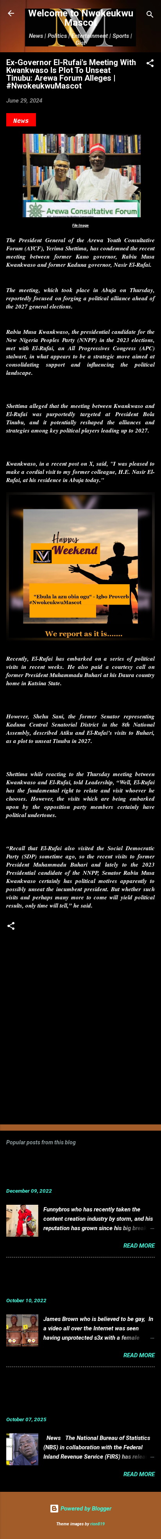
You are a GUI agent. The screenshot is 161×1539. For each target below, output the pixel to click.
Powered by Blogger (85, 1508)
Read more (139, 1245)
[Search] (150, 16)
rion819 (97, 1524)
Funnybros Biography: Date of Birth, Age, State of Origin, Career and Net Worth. (64, 1169)
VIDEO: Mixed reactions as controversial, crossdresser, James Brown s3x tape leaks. (63, 1279)
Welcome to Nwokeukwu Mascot (80, 18)
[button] (150, 65)
